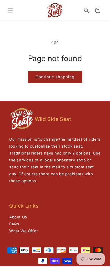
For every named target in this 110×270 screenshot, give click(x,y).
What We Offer (23, 230)
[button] (10, 10)
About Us (18, 217)
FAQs (14, 223)
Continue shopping (55, 76)
